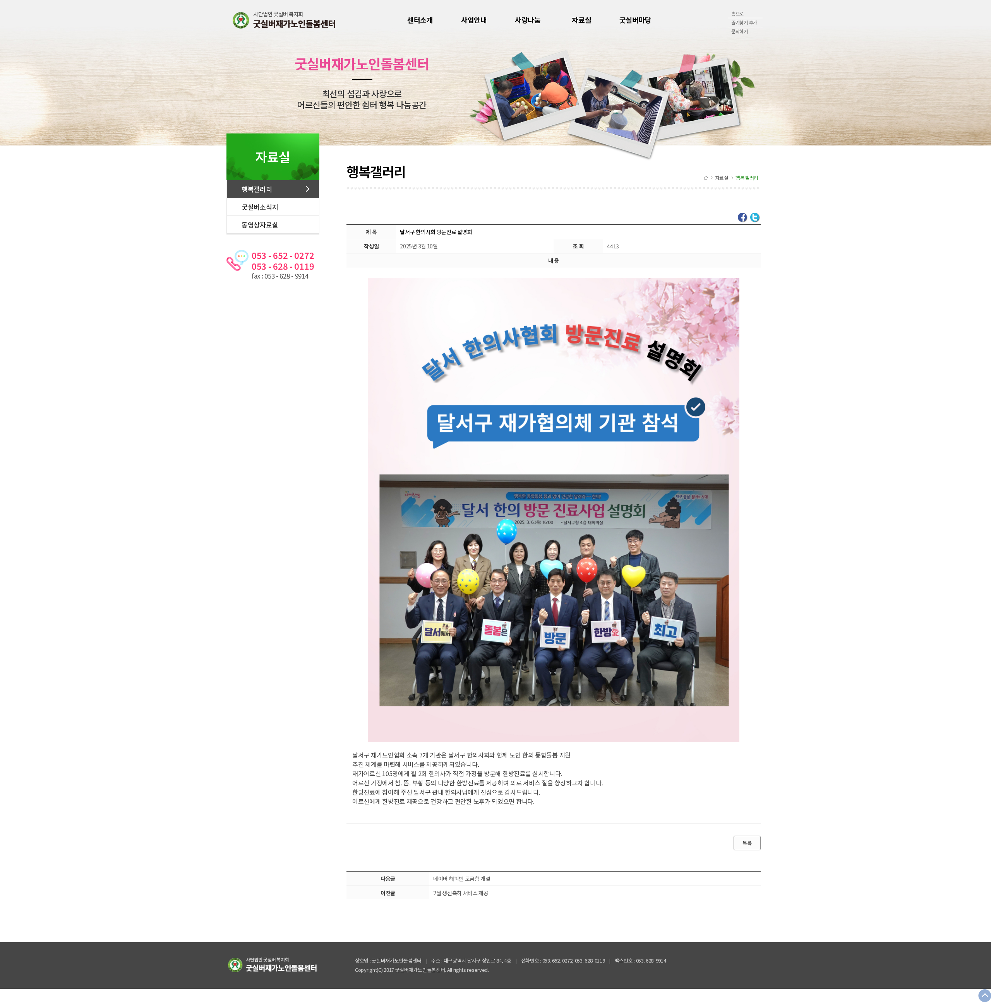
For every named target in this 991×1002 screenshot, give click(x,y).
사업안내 (474, 20)
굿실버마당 (635, 20)
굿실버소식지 (260, 207)
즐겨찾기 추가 (744, 22)
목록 (746, 842)
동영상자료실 (260, 224)
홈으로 (737, 13)
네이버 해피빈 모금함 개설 (461, 878)
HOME (706, 177)
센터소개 (420, 20)
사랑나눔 (528, 20)
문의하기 (739, 31)
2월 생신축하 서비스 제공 (461, 893)
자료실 (581, 20)
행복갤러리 (257, 189)
